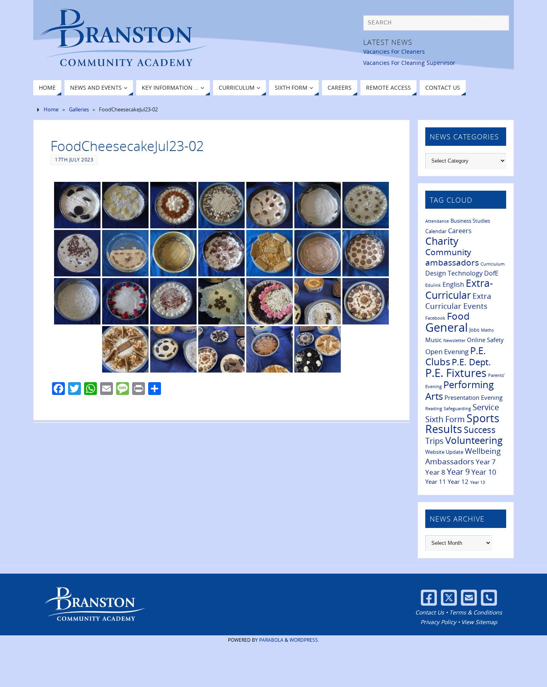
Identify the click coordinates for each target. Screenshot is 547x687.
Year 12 (458, 481)
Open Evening (447, 351)
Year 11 (435, 481)
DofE (491, 273)
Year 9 (458, 471)
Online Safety (485, 340)
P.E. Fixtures (456, 372)
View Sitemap (479, 622)
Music (433, 340)
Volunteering (474, 440)
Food (458, 316)
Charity (442, 241)
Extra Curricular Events (458, 301)
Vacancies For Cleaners (394, 51)
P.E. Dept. (471, 362)
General (446, 327)
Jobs (474, 329)
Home (51, 109)
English (453, 284)
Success (480, 429)
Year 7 (486, 461)
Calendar (435, 231)
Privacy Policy (438, 622)
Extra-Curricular (459, 289)
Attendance (437, 221)
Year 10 (483, 472)
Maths (487, 330)
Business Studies (470, 220)
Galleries (79, 109)
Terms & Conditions (475, 612)
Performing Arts (459, 390)
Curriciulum (493, 264)
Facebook (435, 318)
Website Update (444, 451)
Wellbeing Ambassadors (463, 456)
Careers (460, 230)
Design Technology (454, 273)
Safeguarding (457, 408)
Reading (433, 408)
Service (486, 407)
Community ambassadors (452, 257)
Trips (434, 440)
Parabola (271, 640)
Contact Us (429, 612)
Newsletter (454, 340)
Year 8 (435, 472)
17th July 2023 (74, 159)
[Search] (499, 25)
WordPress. (304, 640)
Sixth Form (445, 419)
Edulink (433, 285)
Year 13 (477, 482)
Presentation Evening (473, 397)
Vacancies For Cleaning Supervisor (409, 62)
